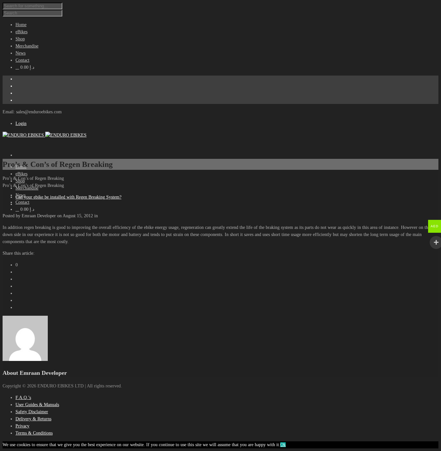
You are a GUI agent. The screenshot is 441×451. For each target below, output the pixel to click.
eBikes (21, 173)
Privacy (22, 426)
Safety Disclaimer (31, 411)
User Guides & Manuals (37, 404)
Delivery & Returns (33, 418)
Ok (283, 444)
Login (20, 123)
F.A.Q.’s (23, 397)
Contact (22, 202)
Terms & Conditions (34, 433)
